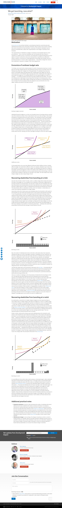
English (13, 14)
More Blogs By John (24, 466)
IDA (13, 506)
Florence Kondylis (16, 13)
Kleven (17, 383)
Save (13, 498)
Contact (20, 503)
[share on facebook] (1, 250)
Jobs (17, 503)
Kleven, (38, 280)
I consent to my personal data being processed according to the (42, 438)
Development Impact (35, 6)
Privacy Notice (22, 493)
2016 (41, 280)
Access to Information (13, 503)
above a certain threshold (19, 307)
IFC (15, 506)
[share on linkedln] (1, 254)
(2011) (13, 287)
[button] (57, 2)
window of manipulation (39, 408)
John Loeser (23, 13)
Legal (4, 503)
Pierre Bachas (10, 13)
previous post (16, 45)
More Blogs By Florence (25, 458)
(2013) (33, 290)
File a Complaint (56, 503)
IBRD (12, 506)
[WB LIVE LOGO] (53, 2)
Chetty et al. (48, 286)
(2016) (34, 414)
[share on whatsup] (1, 256)
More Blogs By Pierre (24, 450)
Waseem (21, 383)
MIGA (17, 506)
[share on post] (1, 252)
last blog (40, 267)
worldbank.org (55, 0)
